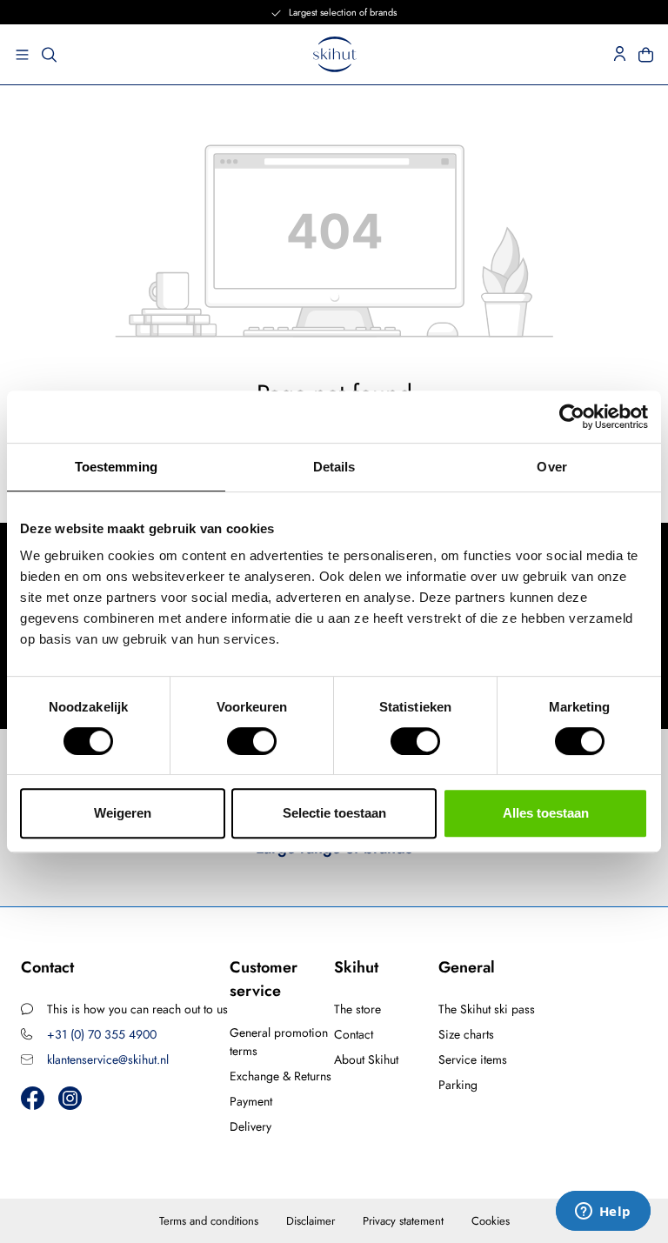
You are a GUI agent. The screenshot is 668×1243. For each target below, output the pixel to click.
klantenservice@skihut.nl (108, 1059)
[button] (17, 55)
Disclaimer (310, 1221)
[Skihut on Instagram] (70, 1098)
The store (357, 1009)
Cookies (490, 1221)
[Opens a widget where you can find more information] (603, 1212)
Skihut (356, 967)
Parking (458, 1084)
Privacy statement (403, 1221)
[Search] (49, 55)
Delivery (250, 1126)
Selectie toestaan (334, 812)
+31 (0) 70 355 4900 (102, 1034)
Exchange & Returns (280, 1076)
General (466, 967)
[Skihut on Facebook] (32, 1098)
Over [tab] (551, 466)
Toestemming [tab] (116, 466)
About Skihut (366, 1059)
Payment (251, 1101)
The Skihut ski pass (486, 1009)
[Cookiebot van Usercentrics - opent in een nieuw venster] (572, 417)
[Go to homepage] (335, 54)
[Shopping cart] (651, 55)
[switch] (252, 741)
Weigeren (122, 812)
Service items (472, 1059)
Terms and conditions (208, 1221)
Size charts (466, 1034)
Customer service (263, 979)
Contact (353, 1034)
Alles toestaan (546, 812)
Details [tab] (334, 466)
